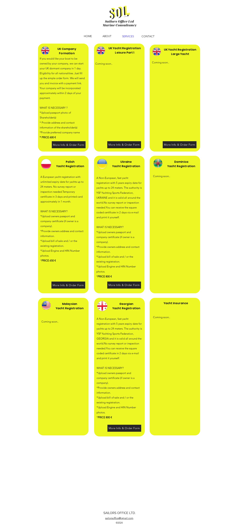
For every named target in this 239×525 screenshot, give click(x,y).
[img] (119, 28)
